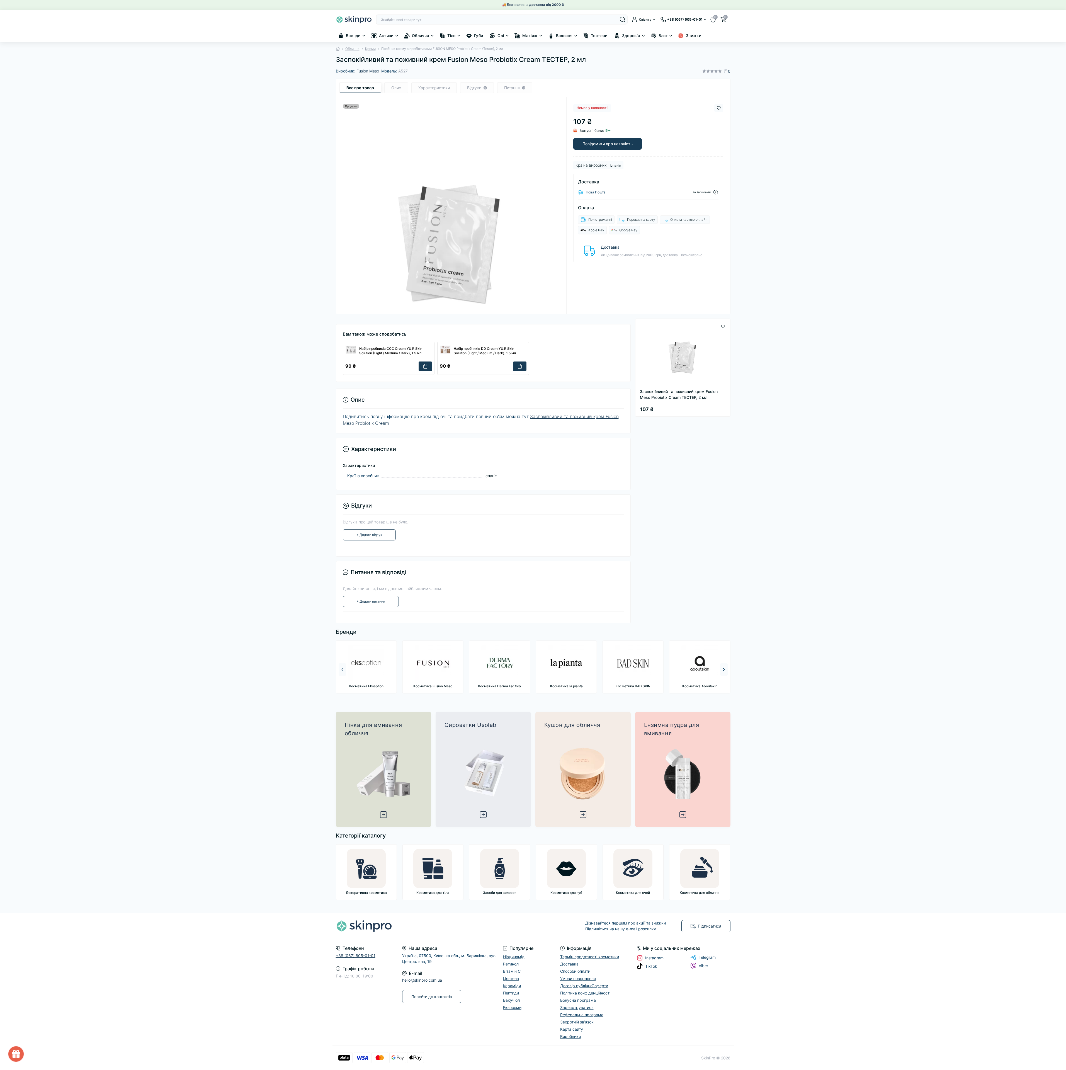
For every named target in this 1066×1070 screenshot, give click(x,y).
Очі (500, 35)
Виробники (570, 1036)
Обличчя (420, 35)
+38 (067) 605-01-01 (355, 955)
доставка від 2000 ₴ (546, 5)
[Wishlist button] (718, 108)
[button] (724, 669)
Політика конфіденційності (585, 993)
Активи (386, 35)
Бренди (353, 35)
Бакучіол (511, 1000)
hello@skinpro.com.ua (422, 980)
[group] (366, 666)
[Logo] (353, 19)
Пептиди (511, 993)
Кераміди (512, 985)
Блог (663, 35)
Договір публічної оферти (584, 985)
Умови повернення (578, 978)
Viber (703, 965)
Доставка (610, 247)
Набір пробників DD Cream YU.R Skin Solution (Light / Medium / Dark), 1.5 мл (485, 350)
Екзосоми (512, 1007)
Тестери (599, 35)
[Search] (622, 19)
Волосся (564, 35)
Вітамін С (512, 971)
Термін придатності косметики (589, 956)
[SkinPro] (433, 926)
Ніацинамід (513, 956)
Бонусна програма (578, 1000)
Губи (478, 35)
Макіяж (529, 35)
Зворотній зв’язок (577, 1022)
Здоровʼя (631, 35)
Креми (370, 49)
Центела (511, 978)
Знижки (693, 35)
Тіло (451, 35)
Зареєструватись (577, 1007)
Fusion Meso (367, 71)
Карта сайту (571, 1029)
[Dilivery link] (715, 192)
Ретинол (511, 964)
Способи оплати (575, 971)
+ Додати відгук (369, 535)
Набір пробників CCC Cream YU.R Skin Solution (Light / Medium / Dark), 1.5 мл (390, 350)
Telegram (707, 957)
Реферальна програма (581, 1014)
